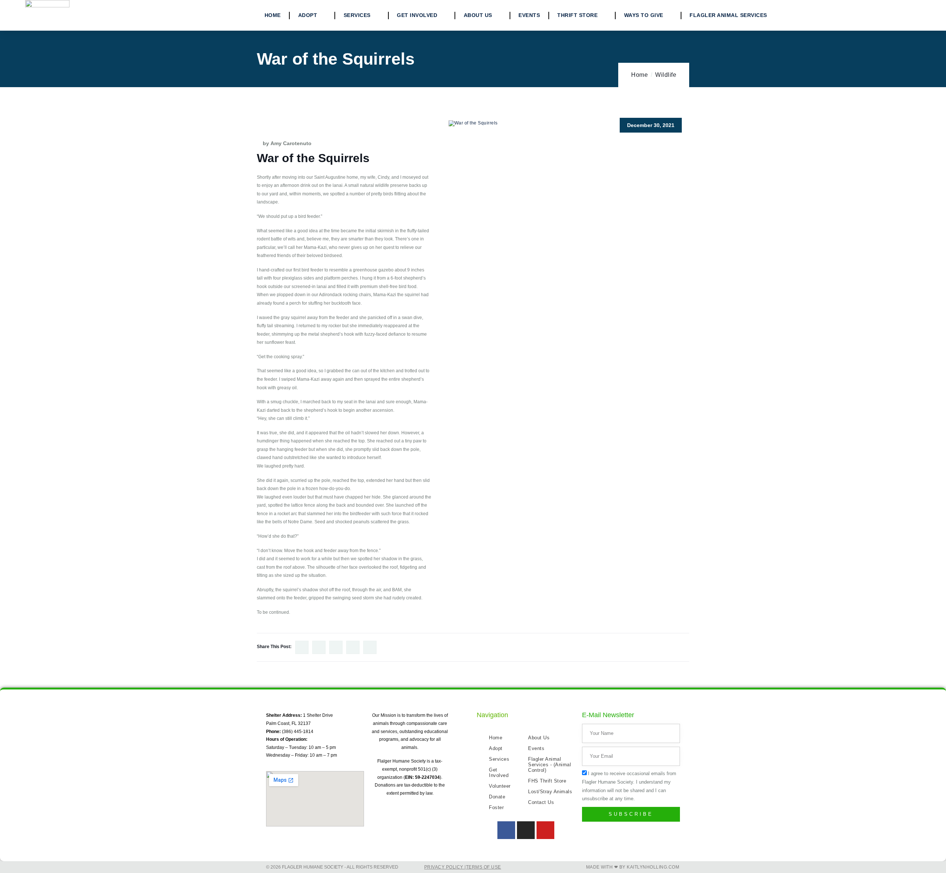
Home (273, 15)
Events (529, 15)
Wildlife (665, 75)
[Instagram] (526, 830)
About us (478, 15)
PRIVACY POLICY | (445, 867)
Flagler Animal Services (728, 15)
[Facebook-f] (506, 830)
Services (357, 15)
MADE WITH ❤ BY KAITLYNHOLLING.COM (633, 867)
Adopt (307, 15)
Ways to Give (643, 15)
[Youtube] (545, 830)
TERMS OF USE (483, 867)
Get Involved (417, 15)
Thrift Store (577, 15)
